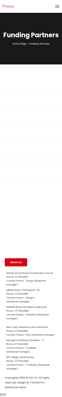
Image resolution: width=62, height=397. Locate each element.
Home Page (19, 43)
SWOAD (33, 378)
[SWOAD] (8, 6)
